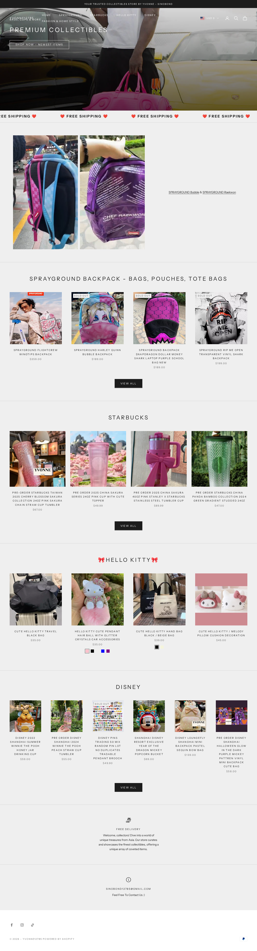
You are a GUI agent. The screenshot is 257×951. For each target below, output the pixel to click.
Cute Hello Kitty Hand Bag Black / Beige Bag (159, 633)
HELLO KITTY (126, 15)
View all (128, 787)
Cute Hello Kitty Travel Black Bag (35, 633)
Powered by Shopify (59, 939)
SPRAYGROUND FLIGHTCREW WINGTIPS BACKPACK (36, 352)
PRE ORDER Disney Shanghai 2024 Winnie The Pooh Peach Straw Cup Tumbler (67, 746)
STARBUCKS (99, 15)
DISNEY (150, 15)
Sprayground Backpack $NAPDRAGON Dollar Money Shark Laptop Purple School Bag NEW (159, 356)
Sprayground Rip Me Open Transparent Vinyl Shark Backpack (221, 354)
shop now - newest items (39, 44)
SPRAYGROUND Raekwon (219, 192)
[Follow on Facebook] (12, 925)
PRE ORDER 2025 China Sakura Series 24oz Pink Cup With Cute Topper (98, 496)
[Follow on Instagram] (22, 925)
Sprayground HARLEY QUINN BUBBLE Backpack (97, 352)
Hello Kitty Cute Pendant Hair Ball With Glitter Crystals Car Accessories (97, 635)
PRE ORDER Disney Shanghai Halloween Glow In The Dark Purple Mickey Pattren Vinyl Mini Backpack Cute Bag (232, 752)
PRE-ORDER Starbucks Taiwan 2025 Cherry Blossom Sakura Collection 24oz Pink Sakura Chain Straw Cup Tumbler (37, 498)
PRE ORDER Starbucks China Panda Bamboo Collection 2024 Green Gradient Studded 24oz (219, 496)
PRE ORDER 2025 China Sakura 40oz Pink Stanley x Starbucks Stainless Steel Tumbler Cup (159, 496)
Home (46, 15)
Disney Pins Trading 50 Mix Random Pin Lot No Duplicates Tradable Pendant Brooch (107, 748)
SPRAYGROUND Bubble (184, 192)
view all (128, 383)
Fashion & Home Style (60, 21)
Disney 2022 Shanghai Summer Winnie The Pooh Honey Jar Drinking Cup (25, 746)
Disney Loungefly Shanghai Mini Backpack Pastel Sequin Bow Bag (190, 744)
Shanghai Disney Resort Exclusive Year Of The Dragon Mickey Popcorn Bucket (149, 746)
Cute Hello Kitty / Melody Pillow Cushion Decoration (221, 633)
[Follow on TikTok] (33, 925)
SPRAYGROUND (70, 15)
